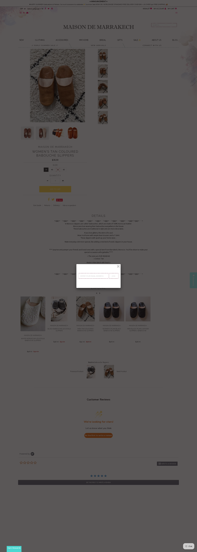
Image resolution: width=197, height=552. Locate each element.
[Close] (118, 266)
